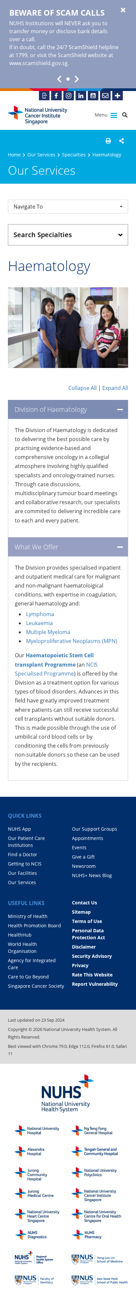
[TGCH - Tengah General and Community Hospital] (99, 1153)
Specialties (74, 154)
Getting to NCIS (25, 864)
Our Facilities (22, 873)
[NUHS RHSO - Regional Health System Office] (43, 1257)
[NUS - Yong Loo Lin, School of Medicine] (99, 1257)
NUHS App (19, 829)
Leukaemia (39, 623)
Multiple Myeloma (48, 632)
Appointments (87, 838)
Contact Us (84, 902)
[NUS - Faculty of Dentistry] (43, 1278)
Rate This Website (92, 974)
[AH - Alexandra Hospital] (43, 1153)
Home (14, 154)
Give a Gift (83, 857)
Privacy (80, 965)
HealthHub (20, 935)
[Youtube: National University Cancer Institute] (93, 95)
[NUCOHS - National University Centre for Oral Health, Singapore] (99, 1216)
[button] (108, 141)
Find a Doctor (22, 854)
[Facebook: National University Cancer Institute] (56, 95)
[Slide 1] (68, 79)
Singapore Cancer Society (36, 986)
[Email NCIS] (105, 95)
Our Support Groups (94, 829)
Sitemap (81, 912)
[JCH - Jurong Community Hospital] (43, 1174)
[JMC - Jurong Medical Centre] (43, 1195)
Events (79, 847)
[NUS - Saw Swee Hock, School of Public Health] (99, 1278)
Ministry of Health (28, 916)
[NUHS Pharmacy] (99, 1237)
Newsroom (84, 866)
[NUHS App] (44, 95)
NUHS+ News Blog (92, 875)
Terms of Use (87, 921)
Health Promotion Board (34, 925)
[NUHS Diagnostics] (43, 1237)
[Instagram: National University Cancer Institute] (68, 95)
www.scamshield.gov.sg (38, 63)
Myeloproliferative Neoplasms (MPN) (71, 641)
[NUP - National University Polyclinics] (99, 1174)
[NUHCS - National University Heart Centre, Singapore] (43, 1216)
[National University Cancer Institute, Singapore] (37, 115)
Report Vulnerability (95, 984)
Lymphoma (40, 614)
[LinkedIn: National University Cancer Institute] (81, 95)
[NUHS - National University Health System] (68, 1094)
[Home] (99, 1195)
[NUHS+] (117, 95)
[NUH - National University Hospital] (43, 1132)
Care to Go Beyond (28, 976)
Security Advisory (92, 956)
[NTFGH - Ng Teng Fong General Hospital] (99, 1132)
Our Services (41, 154)
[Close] (123, 10)
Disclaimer (84, 947)
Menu (102, 115)
